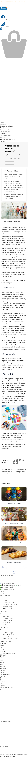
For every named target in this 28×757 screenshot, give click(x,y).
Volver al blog (10, 163)
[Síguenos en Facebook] (7, 584)
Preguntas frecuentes (10, 604)
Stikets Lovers (7, 620)
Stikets (3, 396)
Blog (4, 624)
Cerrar (2, 591)
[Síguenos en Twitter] (7, 587)
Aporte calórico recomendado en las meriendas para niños (7, 471)
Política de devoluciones (10, 638)
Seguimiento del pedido (10, 602)
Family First (6, 616)
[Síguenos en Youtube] (7, 589)
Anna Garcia (17, 158)
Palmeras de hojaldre (14, 562)
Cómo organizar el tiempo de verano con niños (21, 471)
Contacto (6, 600)
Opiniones (6, 636)
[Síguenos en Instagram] (8, 585)
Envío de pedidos (8, 634)
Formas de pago (8, 633)
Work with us (7, 622)
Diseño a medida (8, 608)
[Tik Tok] (18, 585)
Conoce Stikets (8, 618)
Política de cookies (9, 756)
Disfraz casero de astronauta (14, 523)
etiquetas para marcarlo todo (13, 394)
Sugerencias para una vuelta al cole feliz (14, 543)
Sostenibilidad (7, 606)
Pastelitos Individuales (14, 503)
